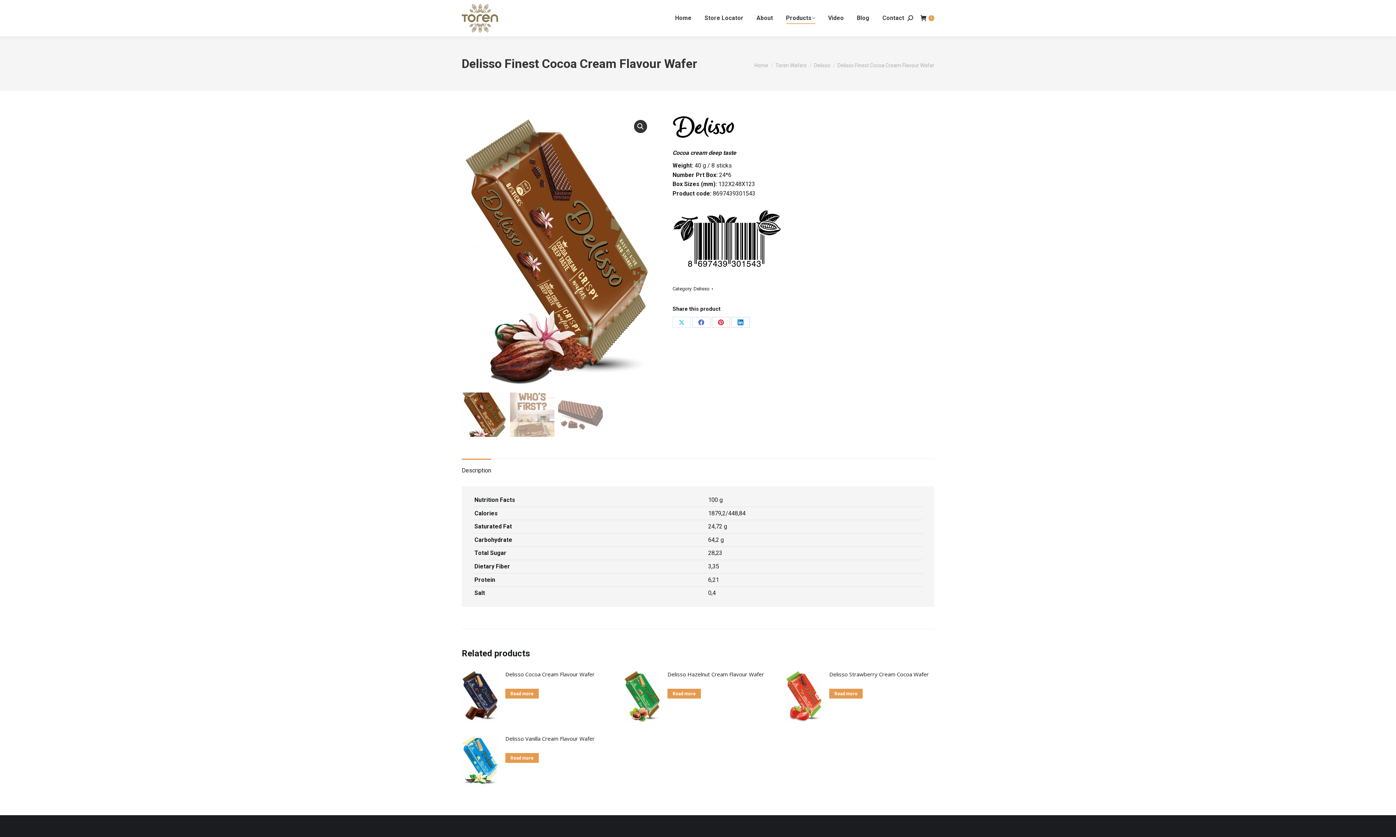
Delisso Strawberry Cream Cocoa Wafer (879, 674)
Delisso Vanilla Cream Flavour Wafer (550, 738)
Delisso (702, 288)
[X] (682, 322)
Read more (522, 693)
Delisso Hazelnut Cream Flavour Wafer (715, 674)
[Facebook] (701, 322)
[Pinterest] (721, 322)
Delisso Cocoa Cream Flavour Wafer (550, 674)
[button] (640, 126)
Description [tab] (476, 470)
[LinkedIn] (740, 322)
